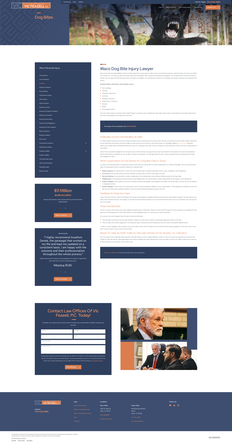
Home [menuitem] (161, 7)
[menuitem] (63, 75)
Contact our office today (111, 253)
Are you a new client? (46, 341)
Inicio (75, 417)
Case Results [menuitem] (198, 7)
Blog (74, 2)
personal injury (182, 143)
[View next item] (65, 208)
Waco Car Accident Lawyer (82, 409)
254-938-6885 (213, 2)
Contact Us (77, 421)
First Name (44, 330)
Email (75, 335)
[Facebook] (170, 405)
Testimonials (67, 2)
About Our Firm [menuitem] (171, 7)
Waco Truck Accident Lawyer (82, 413)
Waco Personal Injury (80, 405)
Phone (43, 335)
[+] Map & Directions (106, 419)
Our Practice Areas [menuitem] (184, 7)
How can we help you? (46, 346)
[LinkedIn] (174, 405)
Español (80, 2)
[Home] (31, 5)
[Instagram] (178, 405)
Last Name (76, 330)
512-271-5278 (135, 417)
